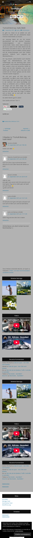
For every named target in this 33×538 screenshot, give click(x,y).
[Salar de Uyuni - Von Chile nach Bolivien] (9, 288)
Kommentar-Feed (7, 503)
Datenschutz (5, 484)
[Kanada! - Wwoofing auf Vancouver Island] (24, 288)
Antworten (6, 151)
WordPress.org (6, 505)
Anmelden (5, 499)
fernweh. (16, 8)
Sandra (18, 30)
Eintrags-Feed (6, 501)
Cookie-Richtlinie (19, 531)
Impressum (5, 486)
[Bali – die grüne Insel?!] (9, 303)
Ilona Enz (4, 376)
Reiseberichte (7, 121)
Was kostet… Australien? (15, 374)
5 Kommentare (25, 30)
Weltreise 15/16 (15, 121)
